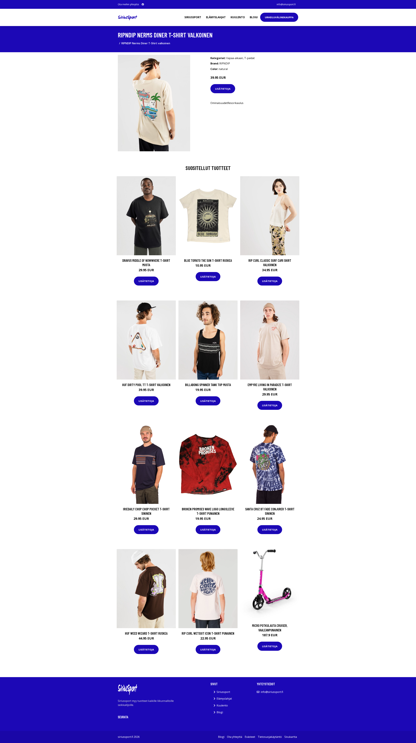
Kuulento (238, 17)
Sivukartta (290, 737)
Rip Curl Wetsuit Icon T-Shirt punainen (208, 633)
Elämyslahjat (216, 17)
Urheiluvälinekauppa (279, 17)
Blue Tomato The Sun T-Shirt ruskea (208, 260)
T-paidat (249, 58)
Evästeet (250, 737)
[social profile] (142, 4)
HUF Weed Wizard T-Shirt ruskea (146, 633)
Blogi (254, 17)
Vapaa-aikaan (234, 58)
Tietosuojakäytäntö (270, 737)
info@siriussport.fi (286, 4)
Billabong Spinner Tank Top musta (208, 385)
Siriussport (192, 17)
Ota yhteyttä (234, 737)
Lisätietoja (222, 88)
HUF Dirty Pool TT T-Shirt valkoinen (146, 385)
